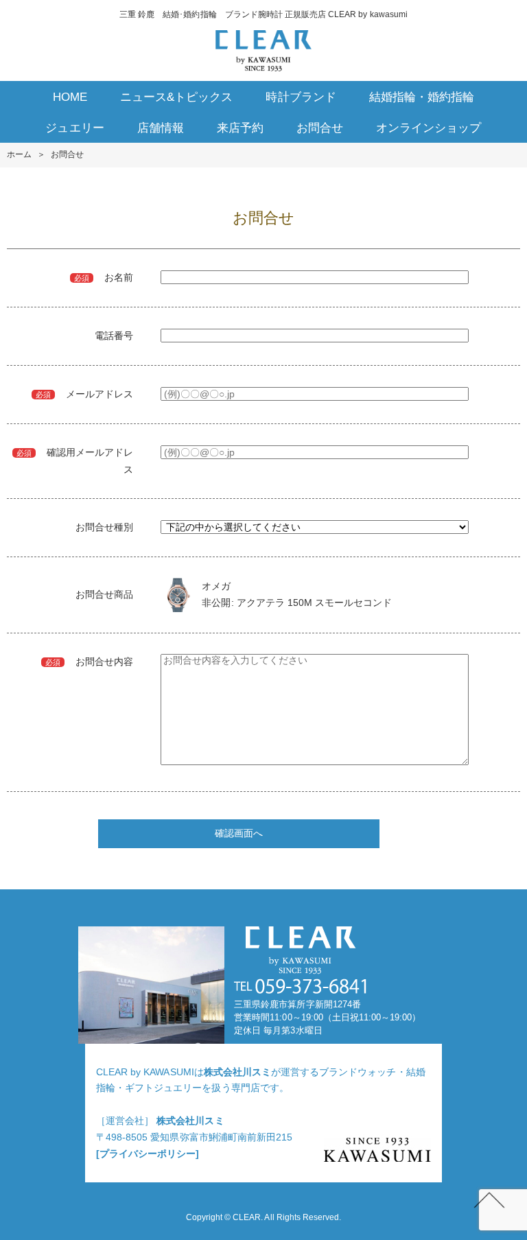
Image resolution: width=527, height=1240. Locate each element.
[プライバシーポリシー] (147, 1153)
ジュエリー (74, 127)
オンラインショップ (428, 127)
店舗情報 (160, 127)
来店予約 (240, 127)
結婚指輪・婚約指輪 (421, 97)
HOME (70, 97)
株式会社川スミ (237, 1071)
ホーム (19, 154)
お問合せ (319, 127)
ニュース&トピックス (176, 97)
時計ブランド (301, 97)
